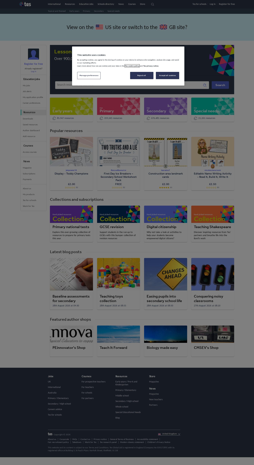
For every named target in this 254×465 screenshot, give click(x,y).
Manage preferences (88, 75)
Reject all (141, 75)
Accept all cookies (167, 75)
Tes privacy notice (150, 66)
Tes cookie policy (132, 66)
